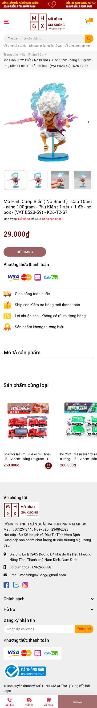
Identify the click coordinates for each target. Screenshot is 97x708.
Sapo (7, 691)
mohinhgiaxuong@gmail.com (43, 575)
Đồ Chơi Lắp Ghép (15, 45)
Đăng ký (84, 629)
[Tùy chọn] (48, 465)
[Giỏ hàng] (87, 22)
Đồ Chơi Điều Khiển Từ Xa (45, 45)
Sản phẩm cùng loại (26, 385)
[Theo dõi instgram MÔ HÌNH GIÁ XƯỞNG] (25, 584)
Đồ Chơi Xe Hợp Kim (78, 45)
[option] (48, 122)
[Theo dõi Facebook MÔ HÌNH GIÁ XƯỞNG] (6, 584)
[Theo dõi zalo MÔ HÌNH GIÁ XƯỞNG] (16, 584)
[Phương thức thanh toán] (32, 277)
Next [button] (88, 122)
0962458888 (41, 567)
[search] (89, 39)
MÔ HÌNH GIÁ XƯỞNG (52, 686)
